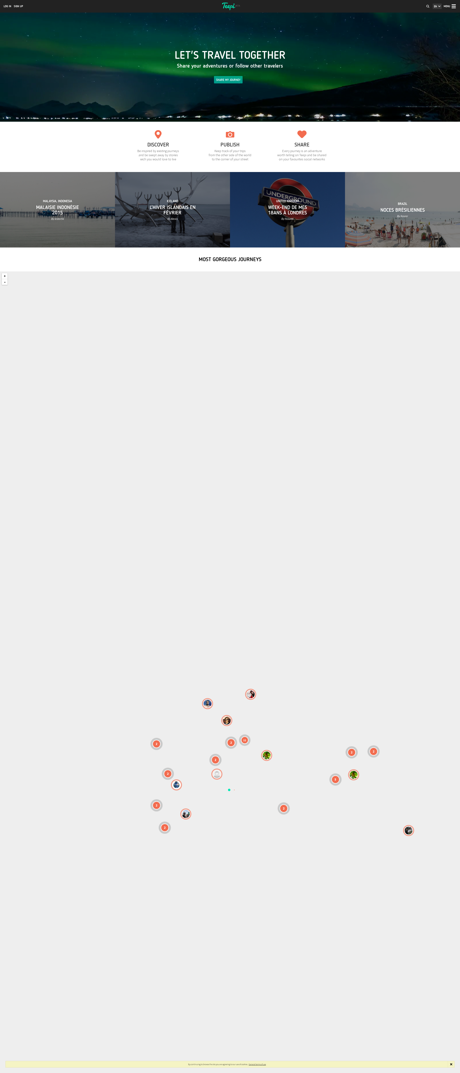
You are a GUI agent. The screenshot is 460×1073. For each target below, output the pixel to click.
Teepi (230, 6)
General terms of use (257, 1064)
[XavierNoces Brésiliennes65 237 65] (185, 814)
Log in (7, 6)
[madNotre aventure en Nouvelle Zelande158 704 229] (408, 830)
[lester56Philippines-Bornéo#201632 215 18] (353, 774)
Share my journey (228, 80)
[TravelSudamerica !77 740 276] (176, 784)
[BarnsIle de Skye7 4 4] (226, 720)
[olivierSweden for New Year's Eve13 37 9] (250, 694)
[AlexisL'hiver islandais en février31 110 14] (207, 703)
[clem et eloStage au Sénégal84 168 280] (216, 774)
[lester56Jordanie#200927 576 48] (266, 755)
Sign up (18, 6)
